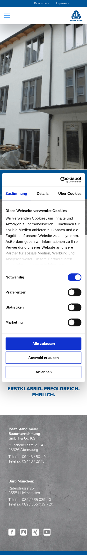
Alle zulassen (43, 344)
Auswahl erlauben (43, 358)
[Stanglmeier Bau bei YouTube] (47, 534)
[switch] (74, 292)
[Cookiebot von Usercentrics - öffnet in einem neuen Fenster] (61, 180)
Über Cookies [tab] (69, 193)
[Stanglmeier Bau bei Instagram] (23, 534)
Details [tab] (43, 193)
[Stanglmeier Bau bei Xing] (35, 534)
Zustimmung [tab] (16, 193)
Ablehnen (44, 372)
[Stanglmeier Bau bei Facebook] (11, 534)
